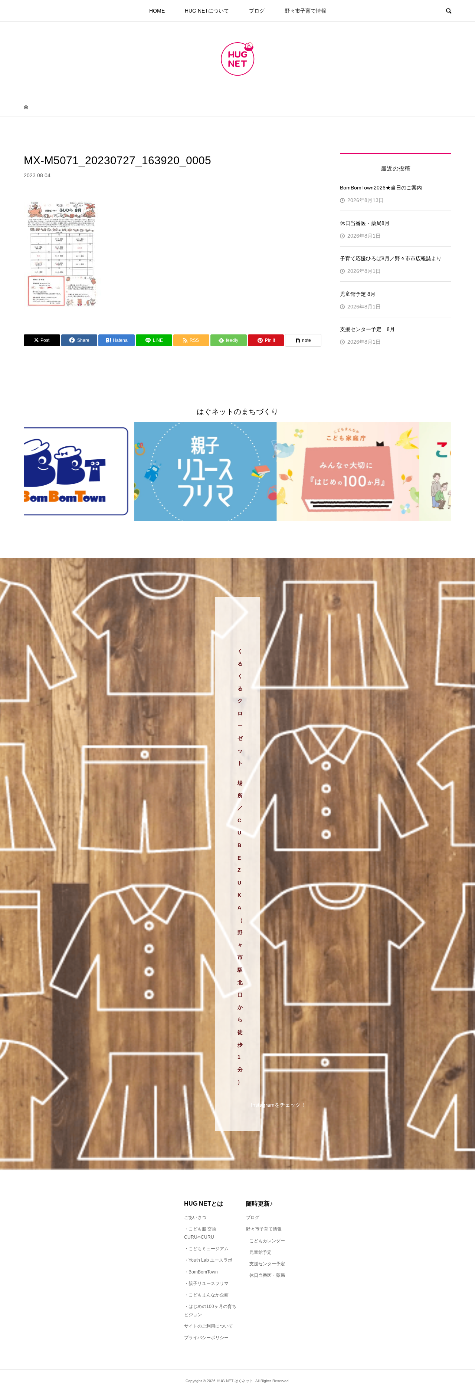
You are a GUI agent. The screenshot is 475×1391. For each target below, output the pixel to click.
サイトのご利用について (208, 1326)
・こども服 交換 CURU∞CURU (200, 1233)
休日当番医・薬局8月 (365, 223)
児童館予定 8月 (358, 294)
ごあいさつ (195, 1217)
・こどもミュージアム (206, 1248)
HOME (157, 11)
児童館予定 (260, 1252)
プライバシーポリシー (206, 1337)
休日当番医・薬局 (267, 1275)
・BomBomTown (201, 1272)
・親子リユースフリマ (206, 1283)
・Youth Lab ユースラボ (208, 1260)
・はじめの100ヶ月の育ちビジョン (210, 1310)
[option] (95, 471)
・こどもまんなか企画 (206, 1295)
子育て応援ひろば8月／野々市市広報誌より (391, 258)
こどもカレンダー (267, 1240)
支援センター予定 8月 (367, 329)
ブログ (257, 11)
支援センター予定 (267, 1263)
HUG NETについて (207, 11)
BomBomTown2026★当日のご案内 (381, 188)
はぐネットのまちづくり (237, 411)
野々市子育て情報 (305, 11)
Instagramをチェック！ (278, 1105)
